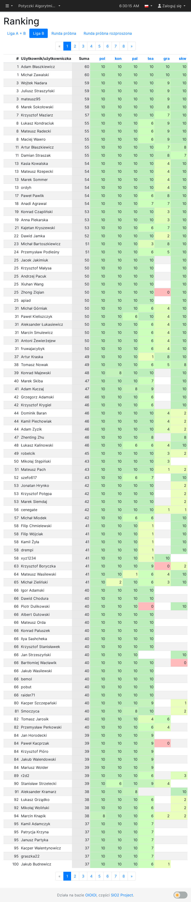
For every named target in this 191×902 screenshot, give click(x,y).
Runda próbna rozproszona (108, 33)
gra (167, 58)
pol (102, 58)
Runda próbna (63, 33)
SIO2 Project (122, 895)
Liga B (38, 33)
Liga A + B (16, 33)
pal (134, 58)
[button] (39, 6)
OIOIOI (90, 895)
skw (182, 58)
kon (118, 58)
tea (150, 58)
